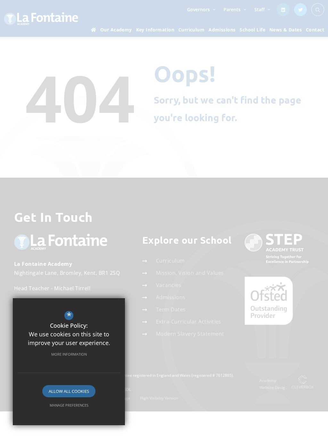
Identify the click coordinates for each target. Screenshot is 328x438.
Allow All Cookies (69, 391)
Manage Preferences (69, 405)
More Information (69, 354)
